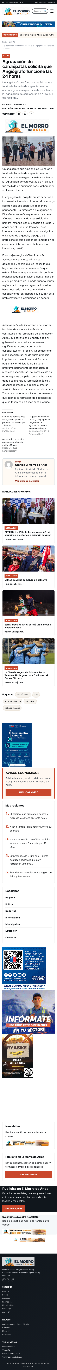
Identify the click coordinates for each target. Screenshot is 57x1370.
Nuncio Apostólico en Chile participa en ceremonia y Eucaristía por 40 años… (30, 843)
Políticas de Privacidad (11, 1353)
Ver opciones (14, 1208)
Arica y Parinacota (13, 701)
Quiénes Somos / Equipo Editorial (15, 1324)
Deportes (10, 910)
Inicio (4, 42)
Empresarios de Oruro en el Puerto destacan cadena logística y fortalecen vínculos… (29, 859)
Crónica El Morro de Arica (21, 108)
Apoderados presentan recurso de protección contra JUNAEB (13, 442)
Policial (9, 904)
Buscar (45, 11)
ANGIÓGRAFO (23, 694)
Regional (10, 897)
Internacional (12, 917)
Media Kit (6, 1331)
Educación (11, 930)
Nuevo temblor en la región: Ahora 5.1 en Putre (26, 35)
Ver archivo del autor (27, 480)
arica (36, 694)
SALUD (12, 42)
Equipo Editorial (8, 1346)
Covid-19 (10, 937)
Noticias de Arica (12, 708)
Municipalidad (13, 924)
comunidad (30, 701)
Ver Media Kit (28, 1174)
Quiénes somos (40, 2)
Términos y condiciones (12, 1357)
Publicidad (6, 1334)
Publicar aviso (28, 792)
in (19, 114)
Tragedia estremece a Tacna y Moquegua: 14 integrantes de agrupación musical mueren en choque (39, 422)
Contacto (51, 2)
